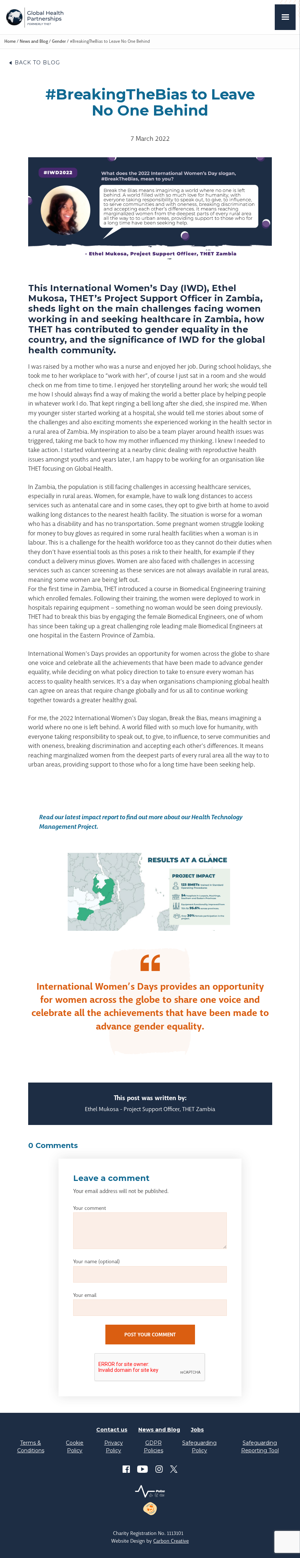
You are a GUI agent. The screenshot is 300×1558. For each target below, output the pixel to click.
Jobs (197, 1429)
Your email (84, 1295)
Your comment (89, 1208)
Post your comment (150, 1334)
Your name (96, 1261)
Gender (59, 41)
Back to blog (37, 62)
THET (34, 17)
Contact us (111, 1429)
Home (10, 41)
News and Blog (34, 41)
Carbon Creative (171, 1541)
